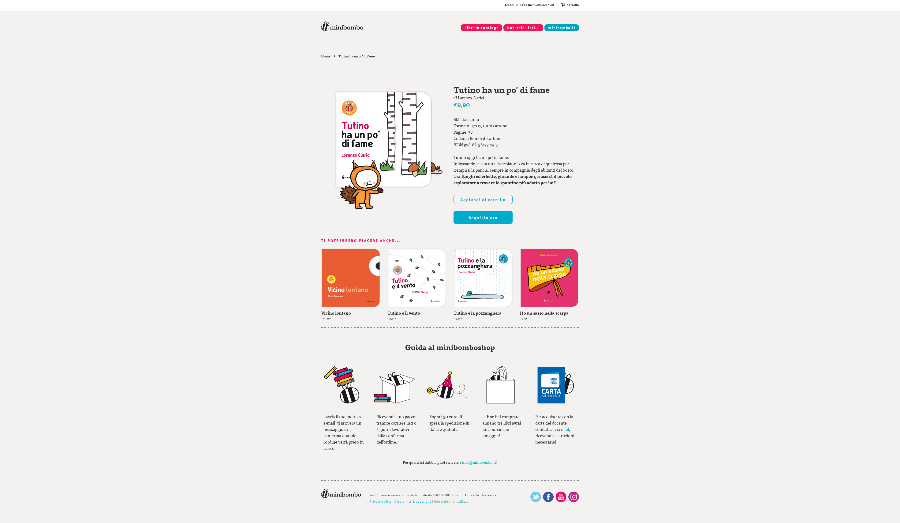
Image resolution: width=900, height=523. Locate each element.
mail (565, 429)
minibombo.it (561, 27)
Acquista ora (483, 217)
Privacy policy (380, 501)
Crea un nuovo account (537, 5)
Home (325, 56)
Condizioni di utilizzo (451, 501)
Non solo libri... (523, 27)
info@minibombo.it (479, 462)
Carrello (573, 5)
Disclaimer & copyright (412, 501)
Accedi (509, 5)
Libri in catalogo (482, 27)
